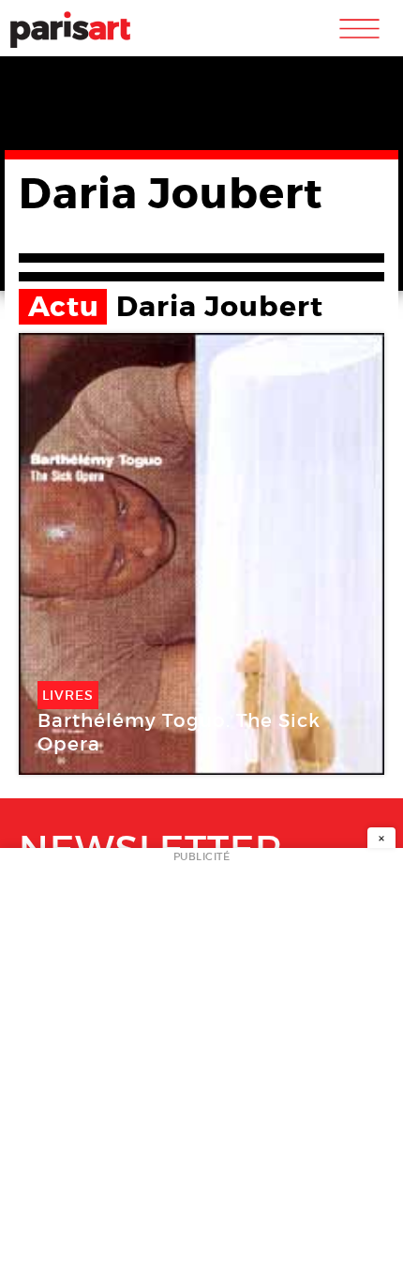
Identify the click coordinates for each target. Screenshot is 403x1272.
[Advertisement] (201, 1065)
